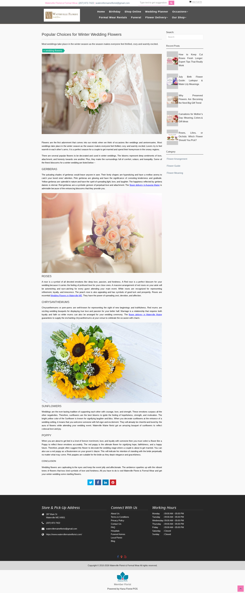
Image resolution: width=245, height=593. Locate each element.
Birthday (115, 11)
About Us (115, 513)
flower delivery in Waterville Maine (145, 314)
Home (101, 11)
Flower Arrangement (177, 159)
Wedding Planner (156, 11)
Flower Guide (173, 166)
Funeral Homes (118, 534)
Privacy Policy (117, 520)
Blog (113, 541)
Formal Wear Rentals (113, 17)
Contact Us (116, 524)
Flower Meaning (175, 173)
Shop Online (133, 11)
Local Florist (116, 537)
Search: (170, 32)
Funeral (136, 17)
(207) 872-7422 (86, 3)
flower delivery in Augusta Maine (145, 185)
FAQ (113, 527)
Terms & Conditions (120, 517)
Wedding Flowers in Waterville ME (66, 295)
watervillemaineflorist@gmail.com (113, 3)
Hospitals (115, 531)
